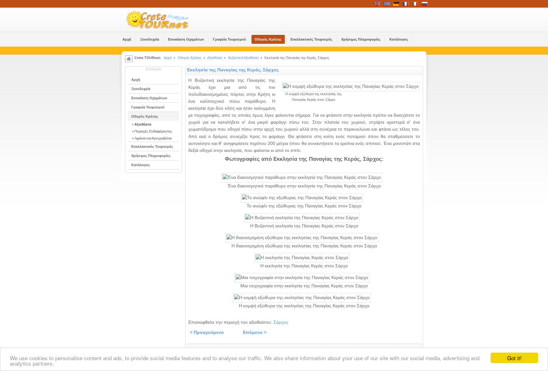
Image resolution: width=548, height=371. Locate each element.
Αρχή (168, 58)
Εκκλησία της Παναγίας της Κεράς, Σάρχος (233, 70)
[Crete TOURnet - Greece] (164, 20)
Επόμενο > (254, 332)
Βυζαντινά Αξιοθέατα (243, 58)
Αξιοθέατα (214, 58)
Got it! (514, 358)
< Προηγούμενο (207, 332)
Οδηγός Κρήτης (189, 58)
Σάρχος (280, 322)
